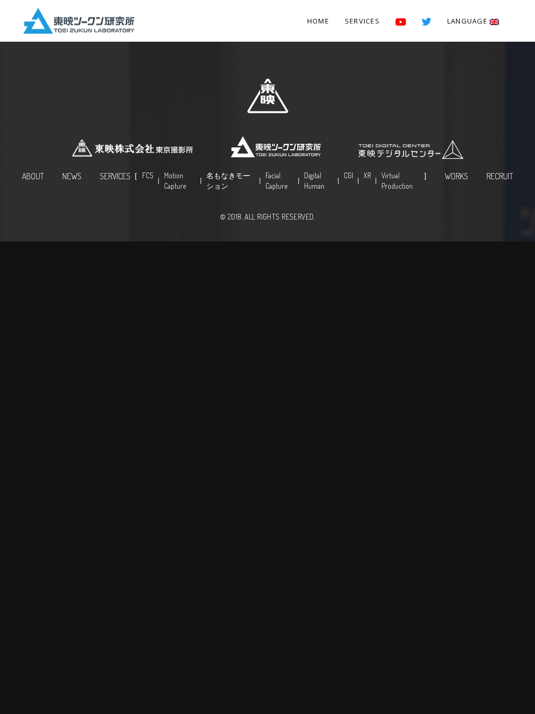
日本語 (469, 55)
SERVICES (362, 21)
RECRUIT (499, 176)
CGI (348, 175)
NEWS (72, 176)
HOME (318, 21)
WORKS (456, 176)
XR (367, 175)
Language (468, 21)
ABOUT (33, 176)
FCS (148, 175)
